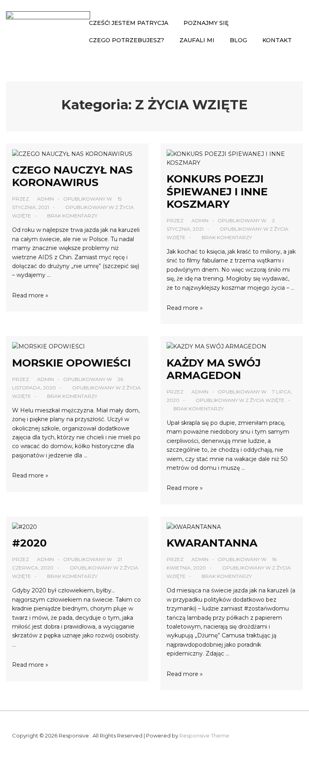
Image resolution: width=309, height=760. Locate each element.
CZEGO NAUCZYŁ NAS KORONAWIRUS (72, 176)
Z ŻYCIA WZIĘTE (264, 400)
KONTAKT (277, 40)
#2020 (29, 543)
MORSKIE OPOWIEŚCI (71, 362)
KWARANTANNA (212, 543)
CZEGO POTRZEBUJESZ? (126, 40)
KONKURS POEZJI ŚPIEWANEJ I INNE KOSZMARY (217, 191)
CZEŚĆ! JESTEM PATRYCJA (128, 23)
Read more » (30, 295)
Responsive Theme (204, 735)
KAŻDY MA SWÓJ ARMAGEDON (214, 369)
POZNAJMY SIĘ (206, 23)
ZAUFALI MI (196, 40)
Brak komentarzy (72, 216)
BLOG (238, 40)
